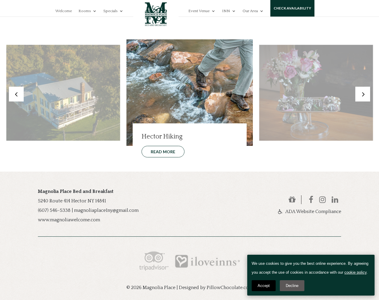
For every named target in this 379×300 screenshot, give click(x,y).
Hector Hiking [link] (162, 136)
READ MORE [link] (39, 145)
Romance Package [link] (297, 132)
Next (362, 94)
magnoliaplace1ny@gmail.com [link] (106, 210)
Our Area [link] (250, 11)
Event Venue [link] (199, 11)
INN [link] (226, 11)
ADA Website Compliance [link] (313, 211)
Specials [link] (110, 11)
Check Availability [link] (292, 8)
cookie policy (355, 272)
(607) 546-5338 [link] (54, 210)
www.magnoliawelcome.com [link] (69, 219)
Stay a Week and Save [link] (48, 132)
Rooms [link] (84, 11)
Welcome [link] (63, 11)
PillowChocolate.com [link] (230, 287)
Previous (16, 94)
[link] (295, 199)
